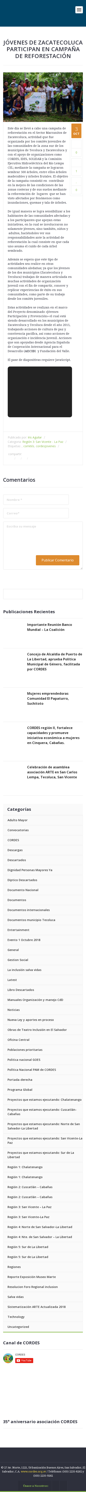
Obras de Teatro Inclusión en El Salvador (37, 1030)
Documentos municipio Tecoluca (31, 920)
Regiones (14, 1267)
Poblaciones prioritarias (25, 1050)
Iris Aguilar (35, 437)
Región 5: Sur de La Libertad (28, 1247)
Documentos (17, 900)
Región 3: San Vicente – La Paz (30, 1207)
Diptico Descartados (22, 880)
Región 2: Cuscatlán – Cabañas (30, 1187)
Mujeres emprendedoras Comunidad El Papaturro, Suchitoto (48, 698)
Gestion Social (18, 960)
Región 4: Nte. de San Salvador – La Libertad (40, 1237)
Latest (12, 980)
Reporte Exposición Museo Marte (32, 1277)
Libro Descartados (21, 990)
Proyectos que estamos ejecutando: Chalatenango (45, 1100)
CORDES (13, 840)
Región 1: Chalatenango (25, 1167)
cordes (40, 446)
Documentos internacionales (29, 910)
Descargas (15, 850)
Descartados (17, 860)
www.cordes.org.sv (34, 1471)
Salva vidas (16, 1297)
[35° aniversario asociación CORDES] (43, 1395)
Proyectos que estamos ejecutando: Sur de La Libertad (41, 1155)
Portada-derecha (20, 1080)
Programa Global (20, 1090)
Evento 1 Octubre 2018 (24, 940)
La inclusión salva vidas (24, 970)
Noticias (14, 1010)
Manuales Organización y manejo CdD (35, 1000)
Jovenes (50, 446)
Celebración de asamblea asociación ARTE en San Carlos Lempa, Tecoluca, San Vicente (52, 772)
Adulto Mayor (18, 820)
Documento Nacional (23, 890)
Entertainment (18, 930)
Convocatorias (18, 830)
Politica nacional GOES (24, 1060)
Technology (16, 1317)
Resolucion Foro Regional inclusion (33, 1287)
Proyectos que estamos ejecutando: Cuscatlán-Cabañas (42, 1112)
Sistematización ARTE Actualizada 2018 (37, 1307)
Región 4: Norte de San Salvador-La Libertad (40, 1227)
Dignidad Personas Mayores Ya (30, 870)
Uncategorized (18, 1327)
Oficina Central (18, 1040)
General (13, 950)
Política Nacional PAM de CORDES (32, 1070)
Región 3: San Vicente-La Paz (28, 1217)
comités (28, 446)
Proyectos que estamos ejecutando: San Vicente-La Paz (45, 1140)
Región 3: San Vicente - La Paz (42, 442)
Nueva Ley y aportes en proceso (31, 1020)
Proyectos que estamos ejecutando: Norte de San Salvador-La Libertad (44, 1126)
